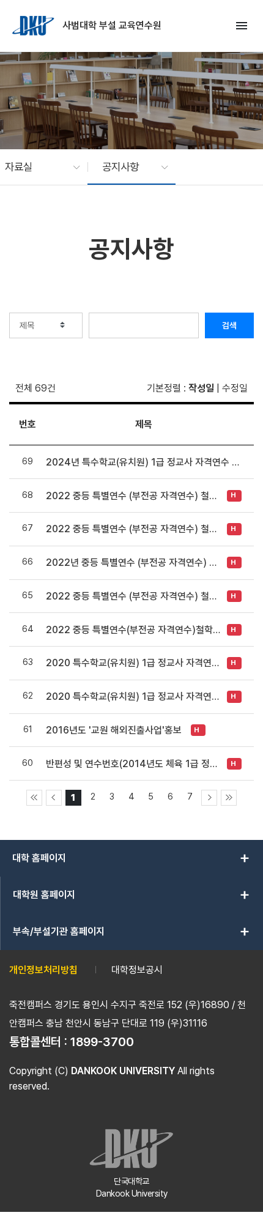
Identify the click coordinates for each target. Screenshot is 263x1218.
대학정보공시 (137, 970)
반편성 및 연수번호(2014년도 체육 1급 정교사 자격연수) (133, 764)
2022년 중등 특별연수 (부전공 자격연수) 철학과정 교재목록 (133, 562)
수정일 (235, 388)
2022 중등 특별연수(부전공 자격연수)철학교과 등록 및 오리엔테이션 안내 (133, 630)
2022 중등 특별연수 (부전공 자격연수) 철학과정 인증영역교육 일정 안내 (133, 496)
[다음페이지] (209, 798)
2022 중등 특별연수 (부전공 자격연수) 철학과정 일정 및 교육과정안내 (133, 596)
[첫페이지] (34, 798)
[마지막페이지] (229, 798)
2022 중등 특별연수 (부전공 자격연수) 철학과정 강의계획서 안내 (133, 529)
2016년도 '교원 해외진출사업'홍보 (114, 730)
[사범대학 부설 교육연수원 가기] (34, 25)
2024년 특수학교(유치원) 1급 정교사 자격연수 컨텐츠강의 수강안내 (144, 462)
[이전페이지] (54, 798)
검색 (229, 325)
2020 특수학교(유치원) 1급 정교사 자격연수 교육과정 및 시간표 (133, 663)
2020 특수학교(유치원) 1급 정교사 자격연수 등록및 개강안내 (133, 696)
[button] (36, 167)
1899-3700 (102, 1041)
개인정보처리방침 (43, 970)
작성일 (201, 388)
